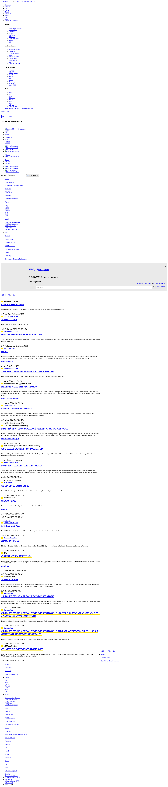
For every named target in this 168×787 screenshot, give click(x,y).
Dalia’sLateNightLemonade (14, 185)
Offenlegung (8, 779)
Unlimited (8, 195)
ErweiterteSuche (160, 286)
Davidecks (8, 189)
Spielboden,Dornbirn (11, 331)
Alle (137, 283)
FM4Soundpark (10, 242)
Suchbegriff (4, 175)
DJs (145, 283)
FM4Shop (8, 256)
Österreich (8, 13)
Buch (6, 214)
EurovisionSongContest (12, 222)
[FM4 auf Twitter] (10, 170)
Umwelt (7, 210)
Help (10, 103)
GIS (10, 42)
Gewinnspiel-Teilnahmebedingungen (16, 259)
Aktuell (7, 219)
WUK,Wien (8, 483)
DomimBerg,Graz (10, 538)
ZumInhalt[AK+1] (7, 1)
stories (7, 134)
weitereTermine (6, 521)
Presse (10, 55)
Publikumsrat (13, 60)
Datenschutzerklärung (11, 776)
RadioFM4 (12, 85)
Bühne (155, 283)
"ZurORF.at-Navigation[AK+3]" (24, 1)
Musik (7, 207)
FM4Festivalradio (10, 226)
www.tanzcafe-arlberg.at (10, 439)
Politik (7, 209)
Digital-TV (12, 40)
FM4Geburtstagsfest (11, 224)
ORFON (7, 6)
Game (6, 212)
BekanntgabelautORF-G (13, 781)
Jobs (10, 62)
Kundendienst (13, 30)
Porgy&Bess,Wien (11, 462)
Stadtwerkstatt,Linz (11, 523)
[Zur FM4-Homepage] (5, 111)
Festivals (162, 283)
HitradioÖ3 (12, 83)
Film (6, 205)
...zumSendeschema (11, 198)
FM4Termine (39, 269)
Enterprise (12, 51)
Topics (7, 202)
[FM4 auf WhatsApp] (12, 151)
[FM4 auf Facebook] (11, 148)
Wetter (7, 15)
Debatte (7, 12)
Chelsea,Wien (9, 593)
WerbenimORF (14, 56)
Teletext (11, 74)
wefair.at (4, 509)
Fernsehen (8, 5)
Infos (6, 232)
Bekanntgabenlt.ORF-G (16, 63)
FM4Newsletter (10, 246)
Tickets (11, 33)
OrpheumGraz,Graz (11, 368)
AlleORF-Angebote (11, 771)
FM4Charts (8, 227)
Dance (7, 139)
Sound (7, 10)
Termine (7, 143)
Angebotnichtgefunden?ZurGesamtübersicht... (20, 108)
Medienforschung (14, 53)
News (6, 19)
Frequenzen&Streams (12, 249)
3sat (10, 78)
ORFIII (11, 76)
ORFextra (12, 35)
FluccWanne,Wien (11, 316)
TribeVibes (8, 192)
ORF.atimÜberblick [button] (11, 20)
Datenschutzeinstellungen (12, 777)
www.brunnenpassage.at (10, 398)
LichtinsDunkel (14, 38)
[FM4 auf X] (9, 149)
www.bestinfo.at (7, 361)
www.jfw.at (5, 566)
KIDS (6, 8)
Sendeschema (9, 239)
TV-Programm (13, 73)
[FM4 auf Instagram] (11, 146)
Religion (11, 105)
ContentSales (13, 58)
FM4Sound (8, 137)
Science (11, 101)
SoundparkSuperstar (11, 229)
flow (6, 132)
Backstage (12, 31)
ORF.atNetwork (10, 738)
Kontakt (7, 236)
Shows (7, 179)
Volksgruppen (13, 106)
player (6, 131)
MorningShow (9, 182)
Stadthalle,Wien (9, 348)
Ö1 (9, 81)
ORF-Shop (12, 37)
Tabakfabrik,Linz (10, 405)
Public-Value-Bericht (15, 28)
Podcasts (7, 141)
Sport (6, 17)
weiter (13, 295)
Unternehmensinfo (14, 49)
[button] (15, 129)
